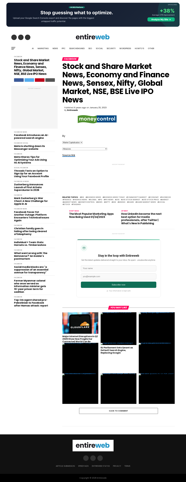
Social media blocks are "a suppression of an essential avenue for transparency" (31, 270)
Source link (68, 155)
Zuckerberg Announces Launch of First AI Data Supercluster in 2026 (28, 187)
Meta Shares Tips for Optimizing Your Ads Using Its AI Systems (30, 160)
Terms (127, 466)
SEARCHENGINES (77, 48)
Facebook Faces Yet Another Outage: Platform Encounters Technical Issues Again (31, 216)
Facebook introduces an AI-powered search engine (31, 136)
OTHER (151, 48)
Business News (93, 197)
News (99, 202)
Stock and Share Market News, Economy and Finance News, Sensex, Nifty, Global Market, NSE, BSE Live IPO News (31, 67)
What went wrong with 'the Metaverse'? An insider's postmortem (30, 256)
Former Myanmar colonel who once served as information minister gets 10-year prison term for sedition (30, 286)
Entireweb (72, 110)
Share (131, 202)
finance (67, 200)
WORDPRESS (125, 48)
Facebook (166, 197)
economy (154, 197)
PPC (63, 48)
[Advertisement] (34, 109)
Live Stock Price (151, 200)
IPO (100, 200)
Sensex (121, 202)
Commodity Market (137, 197)
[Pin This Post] (40, 80)
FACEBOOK (18, 56)
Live (117, 200)
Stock (66, 204)
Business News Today (114, 197)
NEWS (55, 48)
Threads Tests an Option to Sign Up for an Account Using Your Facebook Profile (31, 173)
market (165, 200)
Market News (70, 202)
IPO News (109, 200)
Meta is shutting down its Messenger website (29, 147)
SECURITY (111, 48)
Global (93, 200)
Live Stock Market (131, 200)
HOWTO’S (139, 48)
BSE (82, 197)
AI (33, 48)
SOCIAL (99, 48)
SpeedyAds (83, 466)
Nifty (107, 202)
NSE (114, 202)
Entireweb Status (101, 466)
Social (161, 202)
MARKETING (43, 48)
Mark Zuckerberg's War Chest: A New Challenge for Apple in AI (31, 201)
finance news (80, 200)
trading (76, 204)
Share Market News (146, 202)
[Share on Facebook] (19, 80)
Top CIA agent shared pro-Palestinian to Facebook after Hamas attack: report (31, 303)
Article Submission (65, 466)
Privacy (117, 466)
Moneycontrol (87, 202)
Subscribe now (118, 285)
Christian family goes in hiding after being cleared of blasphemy (30, 231)
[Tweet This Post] (29, 80)
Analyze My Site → (161, 19)
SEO (90, 48)
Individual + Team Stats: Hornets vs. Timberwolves (30, 243)
